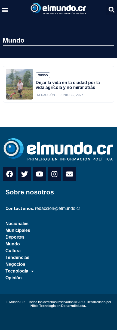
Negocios (15, 264)
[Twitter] (24, 174)
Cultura (13, 250)
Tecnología (16, 271)
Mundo (13, 40)
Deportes (14, 237)
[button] (5, 10)
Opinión (13, 277)
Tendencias (17, 257)
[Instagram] (54, 174)
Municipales (17, 230)
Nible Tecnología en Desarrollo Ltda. (58, 306)
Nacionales (17, 223)
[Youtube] (39, 174)
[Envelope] (69, 174)
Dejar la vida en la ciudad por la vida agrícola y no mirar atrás (68, 85)
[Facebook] (9, 174)
